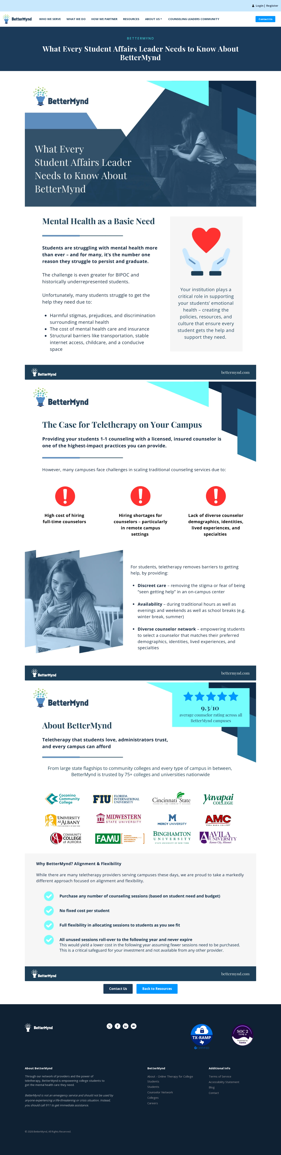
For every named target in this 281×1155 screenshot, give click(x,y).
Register (272, 5)
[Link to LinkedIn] (125, 1026)
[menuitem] (50, 19)
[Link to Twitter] (109, 1026)
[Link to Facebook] (117, 1026)
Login (259, 5)
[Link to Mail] (133, 1026)
